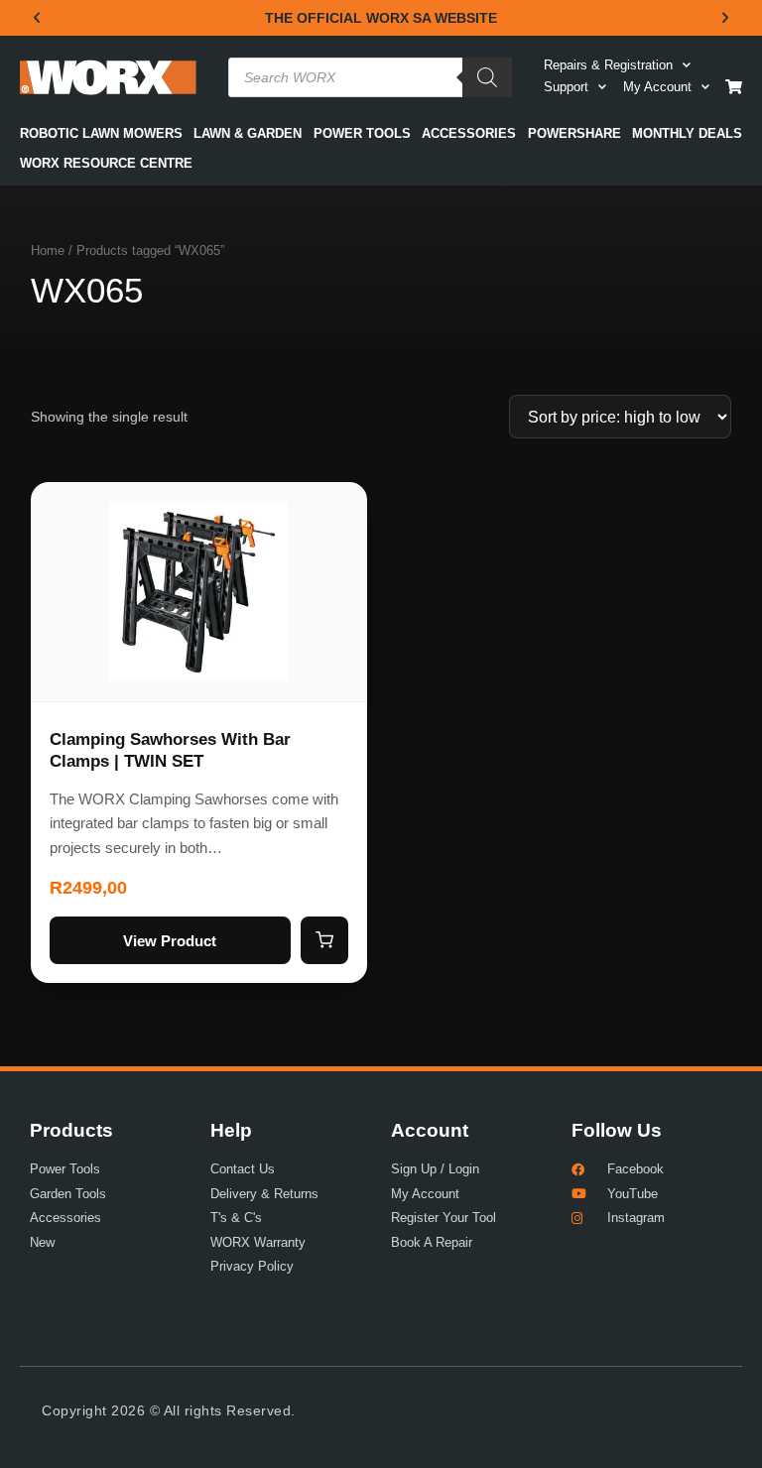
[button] (37, 18)
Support (566, 86)
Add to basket (324, 940)
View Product (169, 940)
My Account (657, 86)
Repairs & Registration (608, 65)
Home (47, 250)
